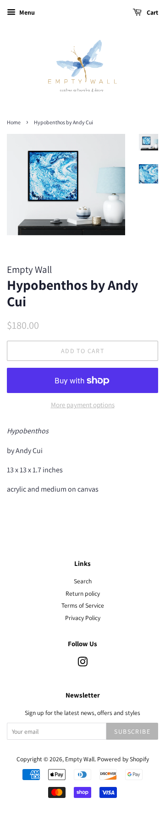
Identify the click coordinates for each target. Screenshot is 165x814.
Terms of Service (82, 605)
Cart (151, 12)
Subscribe (132, 731)
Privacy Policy (82, 618)
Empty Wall (79, 759)
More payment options (83, 404)
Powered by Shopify (123, 759)
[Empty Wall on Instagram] (82, 663)
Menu (26, 12)
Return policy (83, 593)
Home (14, 122)
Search (83, 581)
